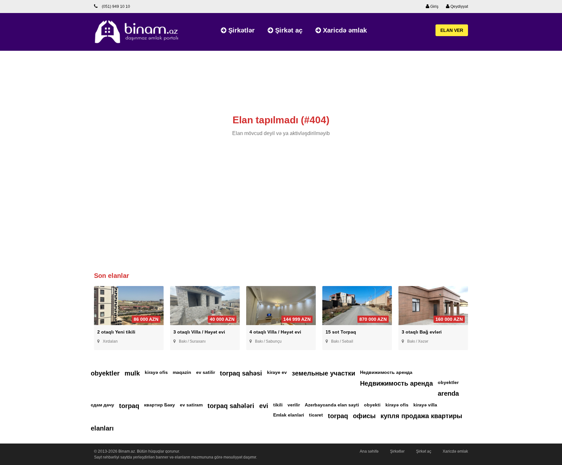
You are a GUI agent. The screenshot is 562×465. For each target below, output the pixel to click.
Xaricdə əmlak (344, 30)
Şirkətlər (240, 30)
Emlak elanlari (288, 414)
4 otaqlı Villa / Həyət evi (275, 332)
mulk (132, 373)
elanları (102, 428)
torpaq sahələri (230, 405)
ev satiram (191, 404)
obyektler (105, 373)
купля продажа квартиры (421, 415)
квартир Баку (159, 404)
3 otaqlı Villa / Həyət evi (199, 332)
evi (263, 405)
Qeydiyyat (458, 6)
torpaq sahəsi (241, 373)
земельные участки (323, 373)
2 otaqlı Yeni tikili (116, 332)
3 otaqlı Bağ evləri (422, 332)
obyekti (372, 404)
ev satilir (205, 372)
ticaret (316, 414)
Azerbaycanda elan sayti (332, 404)
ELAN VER (451, 30)
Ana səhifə (369, 451)
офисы (364, 415)
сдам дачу (102, 404)
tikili (278, 404)
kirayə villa (425, 404)
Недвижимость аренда (386, 372)
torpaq (129, 405)
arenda (448, 393)
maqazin (182, 372)
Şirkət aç (287, 30)
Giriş (433, 6)
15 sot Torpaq (341, 332)
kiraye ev (277, 372)
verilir (294, 404)
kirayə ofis (156, 372)
